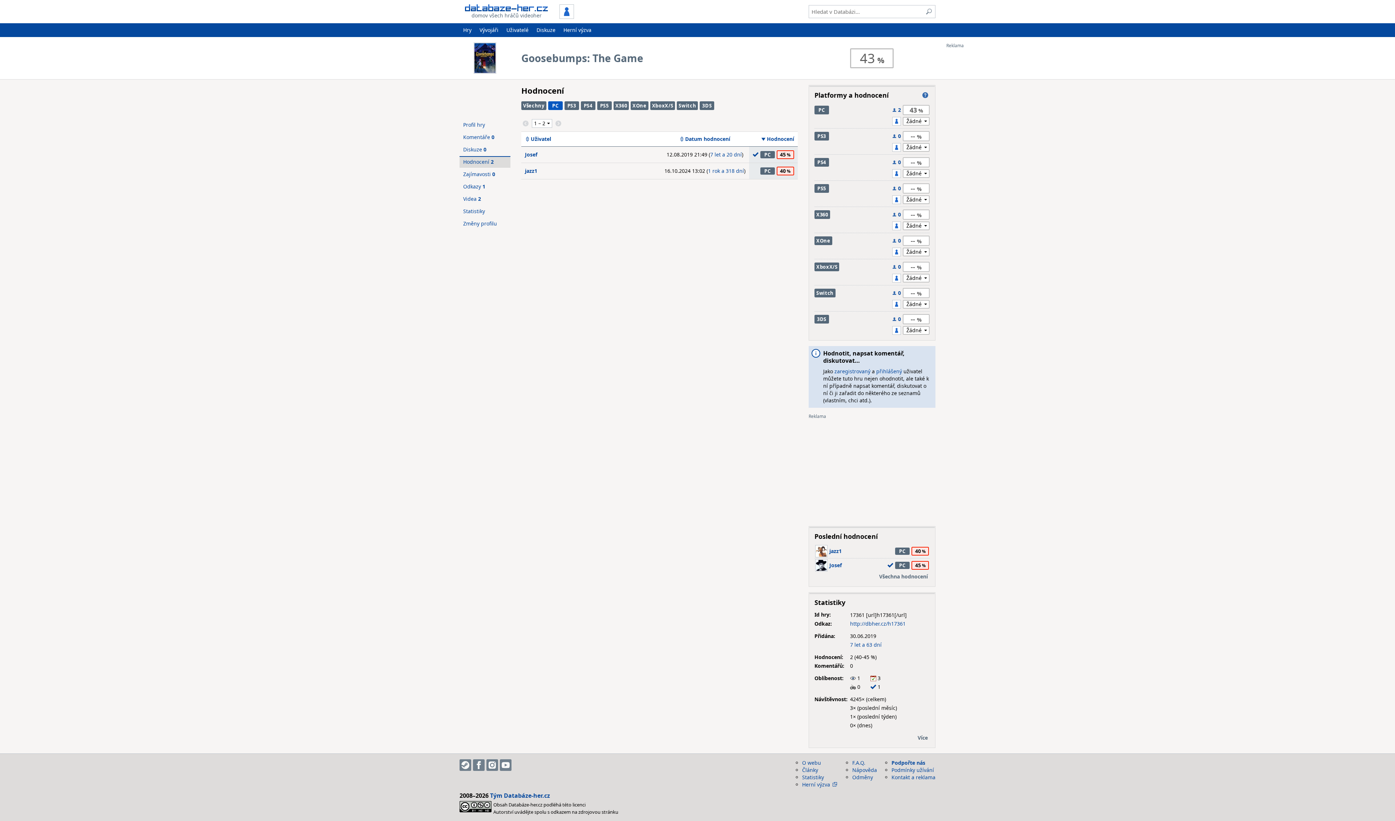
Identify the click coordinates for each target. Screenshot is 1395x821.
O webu (811, 762)
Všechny (534, 105)
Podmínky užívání (912, 770)
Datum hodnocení (707, 139)
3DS (707, 105)
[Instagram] (492, 765)
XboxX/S (663, 105)
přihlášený (889, 371)
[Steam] (465, 765)
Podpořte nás (908, 762)
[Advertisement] (975, 157)
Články (810, 770)
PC (555, 105)
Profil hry (474, 124)
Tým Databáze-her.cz (520, 796)
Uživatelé (517, 30)
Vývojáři (489, 30)
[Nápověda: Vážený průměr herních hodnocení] (925, 95)
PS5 (604, 105)
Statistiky (474, 211)
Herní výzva (577, 30)
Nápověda (864, 770)
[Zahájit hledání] (929, 11)
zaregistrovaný (852, 371)
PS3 (571, 105)
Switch (687, 105)
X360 (621, 105)
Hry (467, 30)
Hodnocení (780, 139)
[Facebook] (479, 765)
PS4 (588, 105)
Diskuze (546, 30)
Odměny (862, 777)
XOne (639, 105)
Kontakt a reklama (913, 777)
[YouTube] (506, 765)
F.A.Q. (858, 762)
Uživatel (541, 139)
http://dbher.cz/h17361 (878, 623)
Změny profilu (480, 223)
